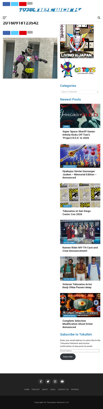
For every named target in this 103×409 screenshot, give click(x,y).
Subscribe (67, 356)
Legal (53, 389)
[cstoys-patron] (79, 79)
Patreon (75, 389)
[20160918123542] (30, 77)
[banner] (77, 57)
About (45, 389)
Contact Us (63, 389)
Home (26, 389)
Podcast (36, 389)
